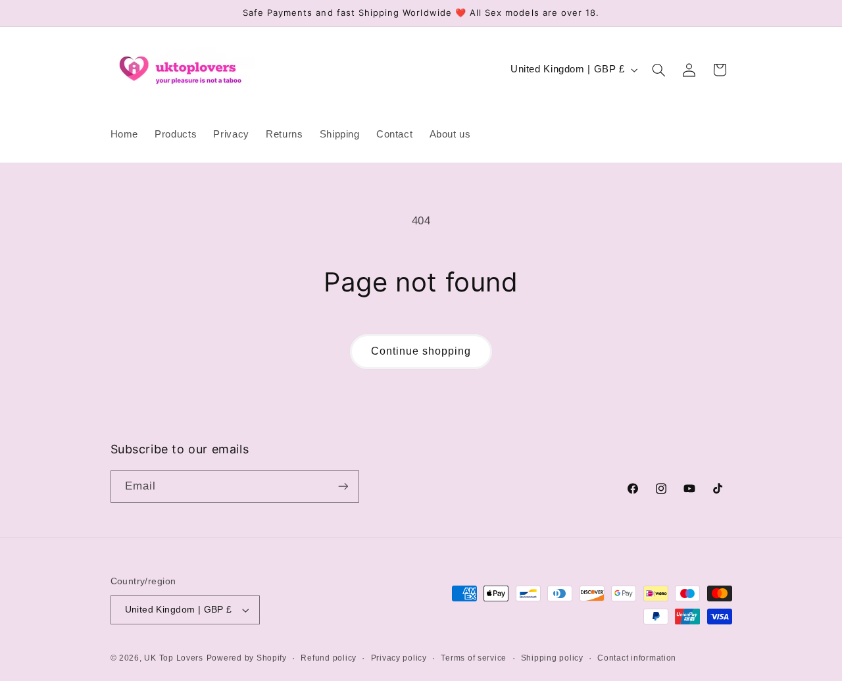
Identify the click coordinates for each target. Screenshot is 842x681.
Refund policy (329, 658)
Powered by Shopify (247, 658)
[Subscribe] (343, 486)
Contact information (636, 658)
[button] (658, 70)
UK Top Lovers (173, 658)
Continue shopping (421, 351)
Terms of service (474, 658)
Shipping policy (552, 658)
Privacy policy (399, 658)
